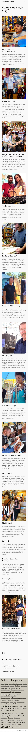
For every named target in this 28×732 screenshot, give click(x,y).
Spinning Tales (7, 579)
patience (9, 700)
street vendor (17, 708)
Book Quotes (14, 716)
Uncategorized (19, 727)
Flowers (17, 720)
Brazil (24, 716)
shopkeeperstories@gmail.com (11, 666)
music (24, 698)
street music (22, 706)
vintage (7, 710)
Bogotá (8, 716)
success (24, 708)
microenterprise (17, 698)
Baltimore (19, 684)
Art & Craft (4, 714)
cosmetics (24, 686)
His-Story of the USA (9, 256)
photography (16, 700)
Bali (16, 713)
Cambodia (4, 718)
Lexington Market (5, 696)
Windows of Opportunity (11, 306)
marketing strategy (6, 698)
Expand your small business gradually (8, 50)
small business (6, 706)
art (10, 684)
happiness (4, 694)
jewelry (17, 694)
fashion (13, 690)
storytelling (15, 706)
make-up (13, 696)
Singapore (4, 727)
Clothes (10, 718)
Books (20, 716)
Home (2, 722)
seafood (3, 704)
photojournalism (5, 702)
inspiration (11, 694)
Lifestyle (18, 722)
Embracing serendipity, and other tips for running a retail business (13, 155)
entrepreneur (5, 688)
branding (12, 686)
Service (18, 724)
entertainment (5, 720)
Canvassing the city (9, 101)
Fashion (12, 720)
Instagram (5, 671)
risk (15, 702)
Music (23, 722)
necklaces (3, 700)
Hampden (18, 692)
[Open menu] (25, 1)
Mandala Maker (7, 356)
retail (11, 702)
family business (5, 690)
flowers (18, 690)
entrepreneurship (14, 688)
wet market (13, 710)
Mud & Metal (7, 523)
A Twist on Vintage (9, 405)
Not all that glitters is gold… (12, 629)
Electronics (17, 718)
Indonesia (8, 722)
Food (22, 720)
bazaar (25, 684)
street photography (7, 708)
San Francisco (20, 702)
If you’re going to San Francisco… (9, 560)
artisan (13, 684)
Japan (13, 722)
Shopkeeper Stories (8, 1)
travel (2, 710)
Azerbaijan (11, 713)
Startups (11, 727)
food (22, 690)
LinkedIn (11, 671)
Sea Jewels (5, 541)
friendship (4, 692)
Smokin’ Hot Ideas (8, 206)
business (17, 686)
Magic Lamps (7, 473)
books (7, 686)
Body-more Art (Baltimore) (11, 455)
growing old (11, 692)
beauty (3, 686)
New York (3, 724)
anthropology (4, 684)
